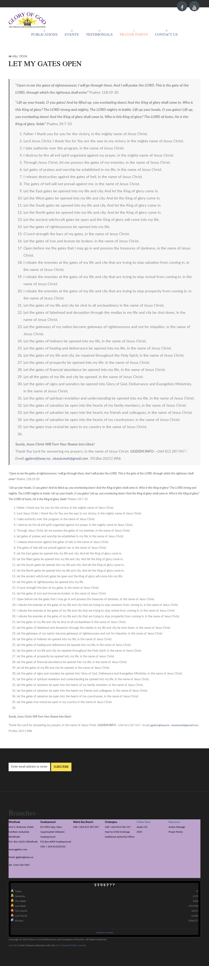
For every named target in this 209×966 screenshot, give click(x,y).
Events (72, 34)
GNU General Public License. (71, 945)
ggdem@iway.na (37, 458)
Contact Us (166, 34)
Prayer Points (134, 34)
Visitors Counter (104, 932)
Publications (44, 34)
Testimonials (99, 34)
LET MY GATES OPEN (45, 63)
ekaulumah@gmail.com (70, 458)
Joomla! (13, 945)
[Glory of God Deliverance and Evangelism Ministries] (27, 20)
